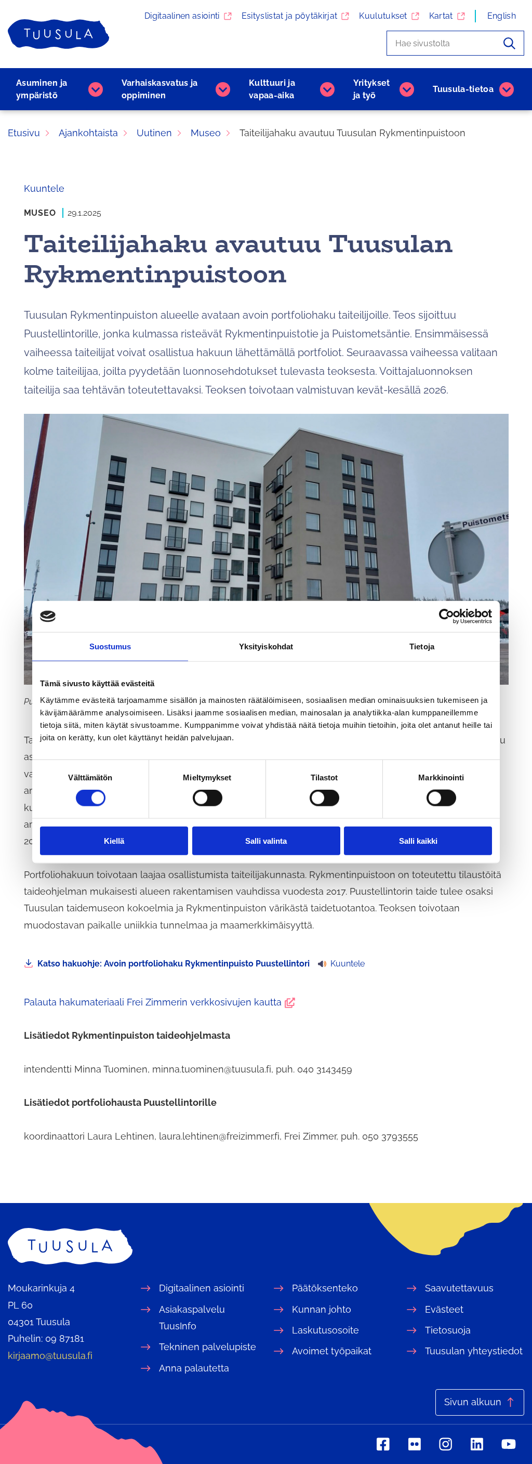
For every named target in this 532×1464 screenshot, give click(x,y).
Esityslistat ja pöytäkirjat (290, 16)
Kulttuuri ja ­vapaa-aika (272, 89)
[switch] (207, 798)
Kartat (441, 16)
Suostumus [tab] (110, 646)
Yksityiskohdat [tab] (266, 646)
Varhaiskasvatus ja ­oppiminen (160, 89)
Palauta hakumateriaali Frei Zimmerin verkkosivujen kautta (159, 1002)
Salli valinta (266, 840)
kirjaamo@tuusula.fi (50, 1355)
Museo (40, 213)
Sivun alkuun (472, 1401)
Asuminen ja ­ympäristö (42, 89)
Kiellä (114, 840)
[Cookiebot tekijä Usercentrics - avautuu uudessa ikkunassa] (446, 616)
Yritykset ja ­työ (371, 89)
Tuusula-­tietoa (463, 89)
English (501, 16)
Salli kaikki (418, 840)
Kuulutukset (383, 16)
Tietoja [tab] (421, 646)
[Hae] (509, 43)
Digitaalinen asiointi (182, 16)
